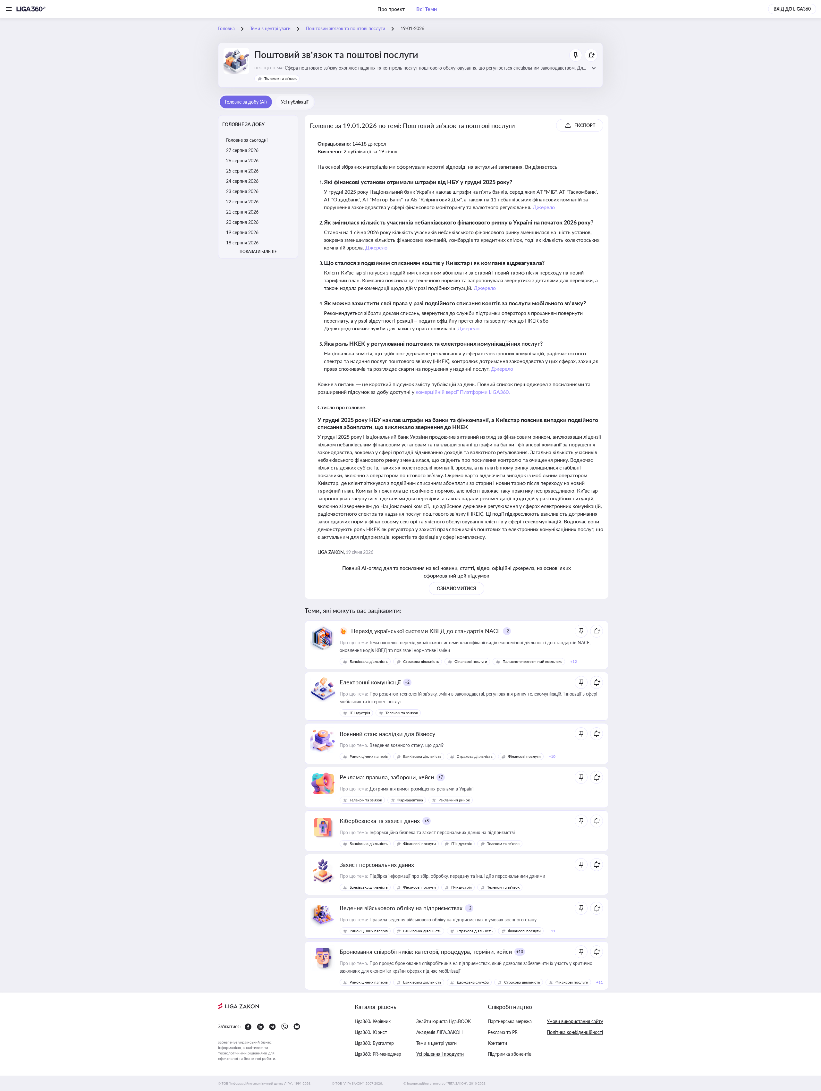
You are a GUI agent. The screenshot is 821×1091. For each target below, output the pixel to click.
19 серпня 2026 (242, 232)
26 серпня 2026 (242, 160)
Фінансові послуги (470, 661)
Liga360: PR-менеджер (378, 1054)
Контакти (497, 1043)
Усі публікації (294, 102)
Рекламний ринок (454, 800)
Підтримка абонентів (509, 1054)
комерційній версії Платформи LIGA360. (463, 392)
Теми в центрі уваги (436, 1043)
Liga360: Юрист (371, 1032)
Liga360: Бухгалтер (374, 1043)
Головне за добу (243, 124)
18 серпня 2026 (242, 242)
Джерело (544, 207)
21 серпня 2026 (242, 212)
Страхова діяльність (421, 661)
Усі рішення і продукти (440, 1054)
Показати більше (258, 251)
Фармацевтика (410, 800)
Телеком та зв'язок (280, 78)
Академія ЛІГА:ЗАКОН (439, 1032)
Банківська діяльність (369, 661)
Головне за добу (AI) (246, 102)
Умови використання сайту (575, 1021)
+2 (507, 631)
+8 (426, 820)
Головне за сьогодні (246, 140)
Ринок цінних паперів (369, 756)
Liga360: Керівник (373, 1021)
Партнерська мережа (510, 1021)
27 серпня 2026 (242, 150)
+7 (440, 777)
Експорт (584, 125)
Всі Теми (426, 9)
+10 (519, 951)
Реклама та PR (503, 1032)
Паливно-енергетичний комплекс (532, 661)
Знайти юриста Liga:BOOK (443, 1021)
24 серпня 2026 (242, 181)
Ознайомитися (457, 588)
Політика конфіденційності (575, 1032)
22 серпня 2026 (242, 201)
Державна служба (473, 982)
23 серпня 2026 (242, 191)
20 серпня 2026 (242, 222)
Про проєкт (391, 9)
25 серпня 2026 (242, 170)
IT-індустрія (360, 712)
